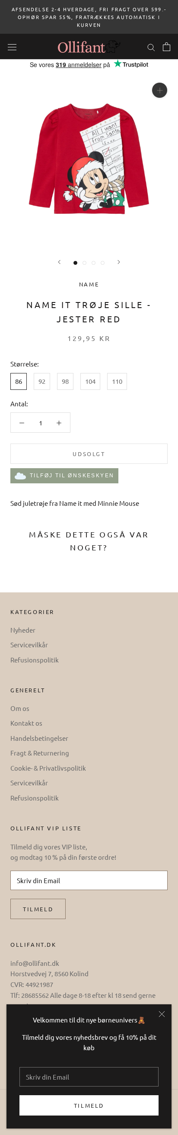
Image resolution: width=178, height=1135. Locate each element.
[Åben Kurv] (166, 46)
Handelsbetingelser (39, 738)
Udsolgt (89, 453)
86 (18, 381)
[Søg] (151, 46)
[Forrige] (59, 262)
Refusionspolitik (34, 660)
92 (41, 381)
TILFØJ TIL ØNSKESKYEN (72, 476)
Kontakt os (26, 723)
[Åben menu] (12, 46)
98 (65, 381)
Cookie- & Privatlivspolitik (48, 768)
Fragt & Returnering (39, 753)
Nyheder (22, 630)
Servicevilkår (29, 644)
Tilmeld (89, 1105)
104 (90, 381)
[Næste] (119, 262)
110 (117, 381)
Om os (19, 708)
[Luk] (162, 1014)
